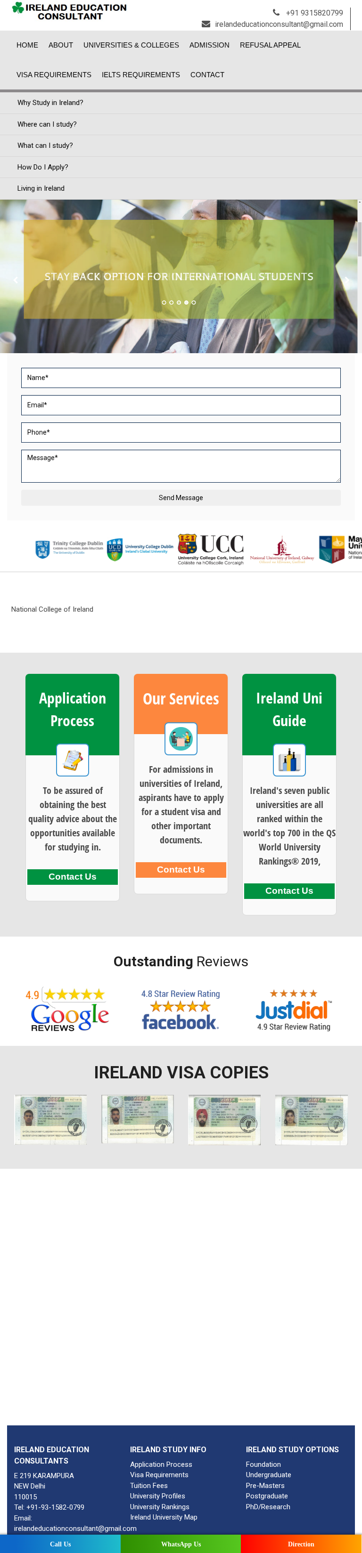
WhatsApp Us (181, 1544)
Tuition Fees (149, 1485)
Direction (301, 1544)
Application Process (161, 1464)
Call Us (60, 1544)
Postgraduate (267, 1496)
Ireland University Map (163, 1517)
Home (27, 45)
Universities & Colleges (131, 45)
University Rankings (159, 1507)
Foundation (263, 1464)
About (61, 45)
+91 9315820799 (313, 12)
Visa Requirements (53, 75)
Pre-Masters (265, 1485)
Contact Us (73, 877)
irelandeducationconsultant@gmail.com (279, 24)
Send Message (181, 497)
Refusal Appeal (270, 45)
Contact (207, 75)
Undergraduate (268, 1475)
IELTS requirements (141, 75)
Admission (209, 45)
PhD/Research (268, 1507)
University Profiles (157, 1496)
